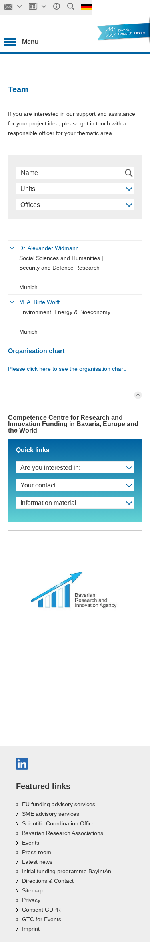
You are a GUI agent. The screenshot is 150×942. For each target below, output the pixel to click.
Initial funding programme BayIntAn (66, 871)
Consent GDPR (41, 909)
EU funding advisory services (58, 804)
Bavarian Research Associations (62, 833)
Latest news (37, 862)
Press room (36, 852)
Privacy (31, 900)
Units (27, 188)
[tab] (75, 267)
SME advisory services (50, 814)
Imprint (31, 929)
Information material (48, 502)
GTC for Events (41, 919)
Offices (30, 204)
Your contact (38, 485)
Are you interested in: (50, 467)
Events (30, 842)
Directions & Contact (48, 881)
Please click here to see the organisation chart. (67, 369)
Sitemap (32, 890)
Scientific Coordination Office (58, 823)
